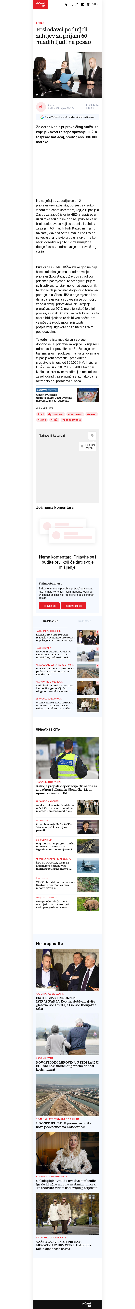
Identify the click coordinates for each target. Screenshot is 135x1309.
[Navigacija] (82, 4)
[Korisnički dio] (77, 4)
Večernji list (86, 1304)
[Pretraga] (71, 4)
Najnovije (84, 621)
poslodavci (56, 414)
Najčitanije (50, 621)
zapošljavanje (72, 419)
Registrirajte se (73, 605)
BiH (94, 4)
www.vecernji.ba (40, 4)
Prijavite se (49, 605)
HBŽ (55, 419)
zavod (92, 414)
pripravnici (76, 414)
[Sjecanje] (66, 4)
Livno (43, 419)
